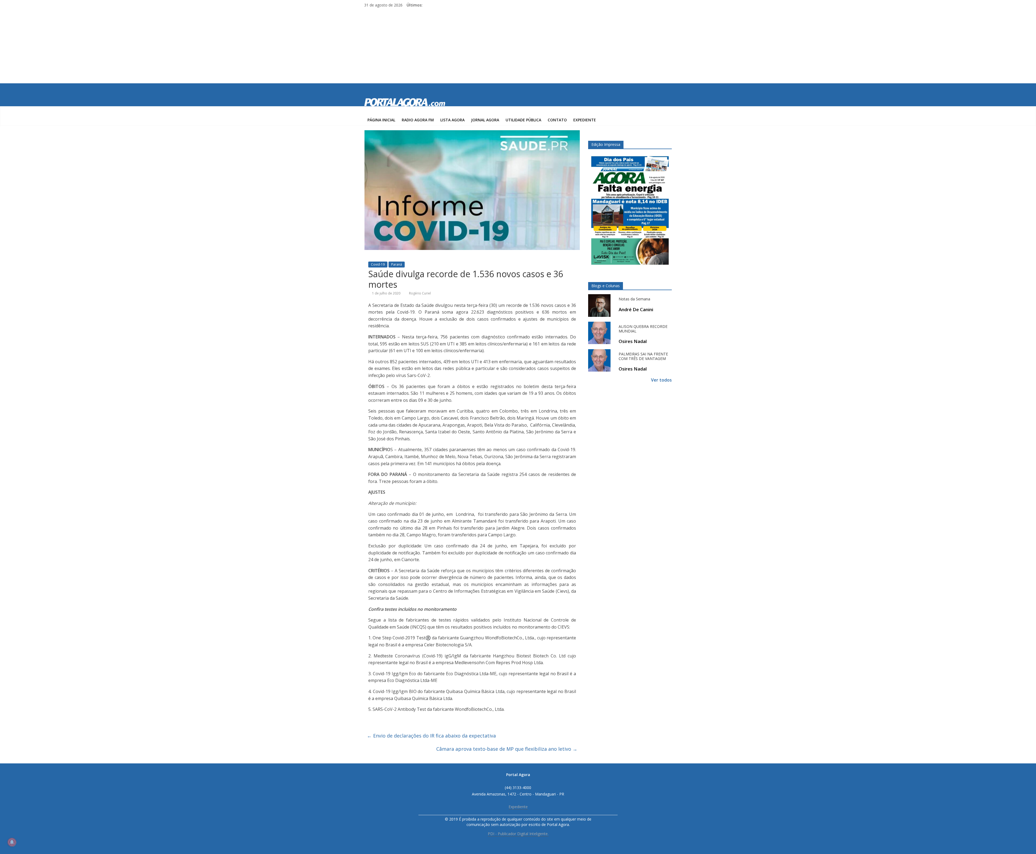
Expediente (584, 119)
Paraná (396, 264)
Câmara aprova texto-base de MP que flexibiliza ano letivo (506, 749)
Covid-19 (378, 264)
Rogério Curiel (420, 293)
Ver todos (661, 380)
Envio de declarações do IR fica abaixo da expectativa (431, 735)
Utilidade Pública (523, 119)
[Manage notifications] (12, 842)
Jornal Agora (485, 119)
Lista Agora (452, 119)
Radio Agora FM (418, 119)
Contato (557, 119)
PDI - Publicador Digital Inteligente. (518, 833)
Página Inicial (381, 119)
